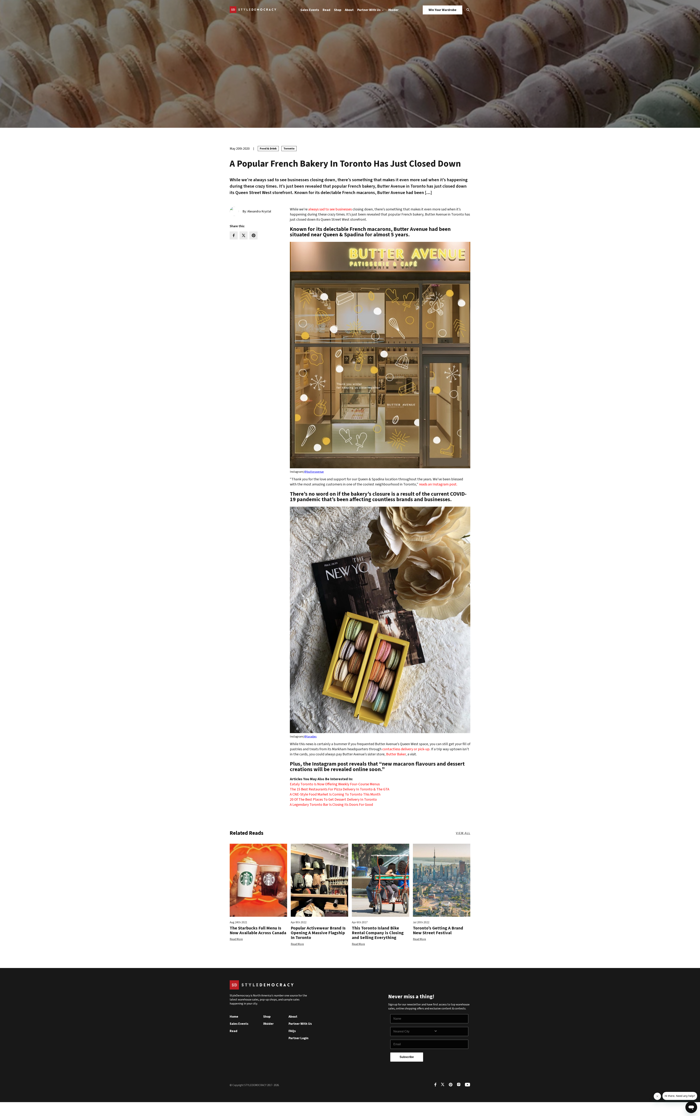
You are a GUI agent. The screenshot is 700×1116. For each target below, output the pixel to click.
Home (234, 1016)
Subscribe (407, 1057)
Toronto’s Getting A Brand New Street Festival (438, 930)
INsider (393, 10)
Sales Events (309, 10)
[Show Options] (450, 1031)
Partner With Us (369, 10)
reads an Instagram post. (438, 484)
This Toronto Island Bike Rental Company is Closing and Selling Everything (378, 933)
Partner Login (298, 1038)
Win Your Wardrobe (442, 10)
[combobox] (413, 1031)
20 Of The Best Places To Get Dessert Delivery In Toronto (333, 799)
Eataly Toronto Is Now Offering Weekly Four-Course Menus (335, 784)
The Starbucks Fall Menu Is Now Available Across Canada (258, 930)
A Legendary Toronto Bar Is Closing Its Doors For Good (331, 804)
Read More (236, 939)
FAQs (292, 1031)
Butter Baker (396, 754)
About (349, 10)
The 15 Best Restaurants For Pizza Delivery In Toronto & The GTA (339, 789)
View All (463, 833)
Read (326, 10)
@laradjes (310, 737)
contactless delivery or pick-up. (406, 749)
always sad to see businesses (330, 209)
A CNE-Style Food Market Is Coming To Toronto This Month (335, 794)
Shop (337, 10)
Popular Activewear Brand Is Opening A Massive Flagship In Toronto (318, 933)
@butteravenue (314, 472)
